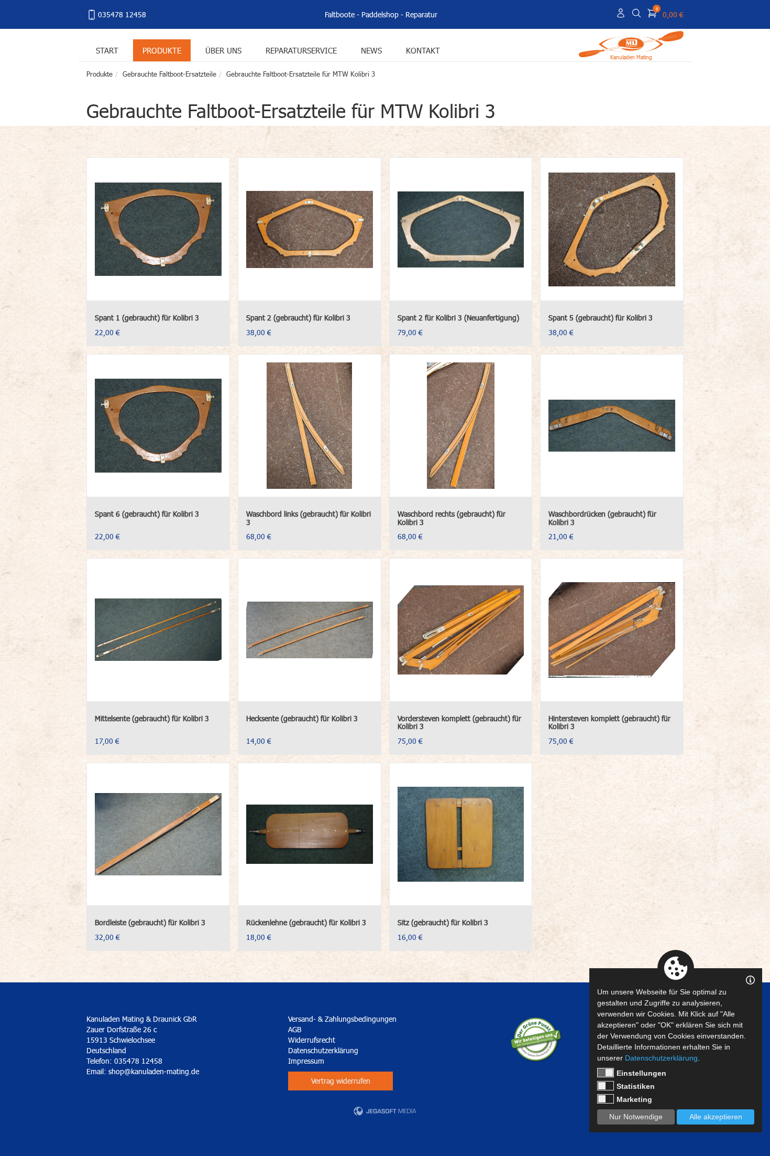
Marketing (634, 1099)
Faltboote (340, 14)
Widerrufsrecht (311, 1039)
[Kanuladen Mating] (631, 43)
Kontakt (423, 50)
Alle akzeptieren (715, 1116)
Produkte (161, 50)
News (371, 50)
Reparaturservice (301, 50)
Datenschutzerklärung (323, 1050)
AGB (294, 1029)
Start (107, 50)
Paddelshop (380, 14)
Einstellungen (641, 1073)
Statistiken (636, 1086)
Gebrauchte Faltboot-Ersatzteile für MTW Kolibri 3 (300, 74)
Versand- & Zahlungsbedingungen (342, 1018)
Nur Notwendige (636, 1116)
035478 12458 (122, 14)
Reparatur (421, 14)
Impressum (306, 1060)
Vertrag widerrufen (340, 1080)
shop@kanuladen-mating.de (153, 1071)
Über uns (223, 50)
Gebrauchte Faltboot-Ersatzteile (169, 74)
